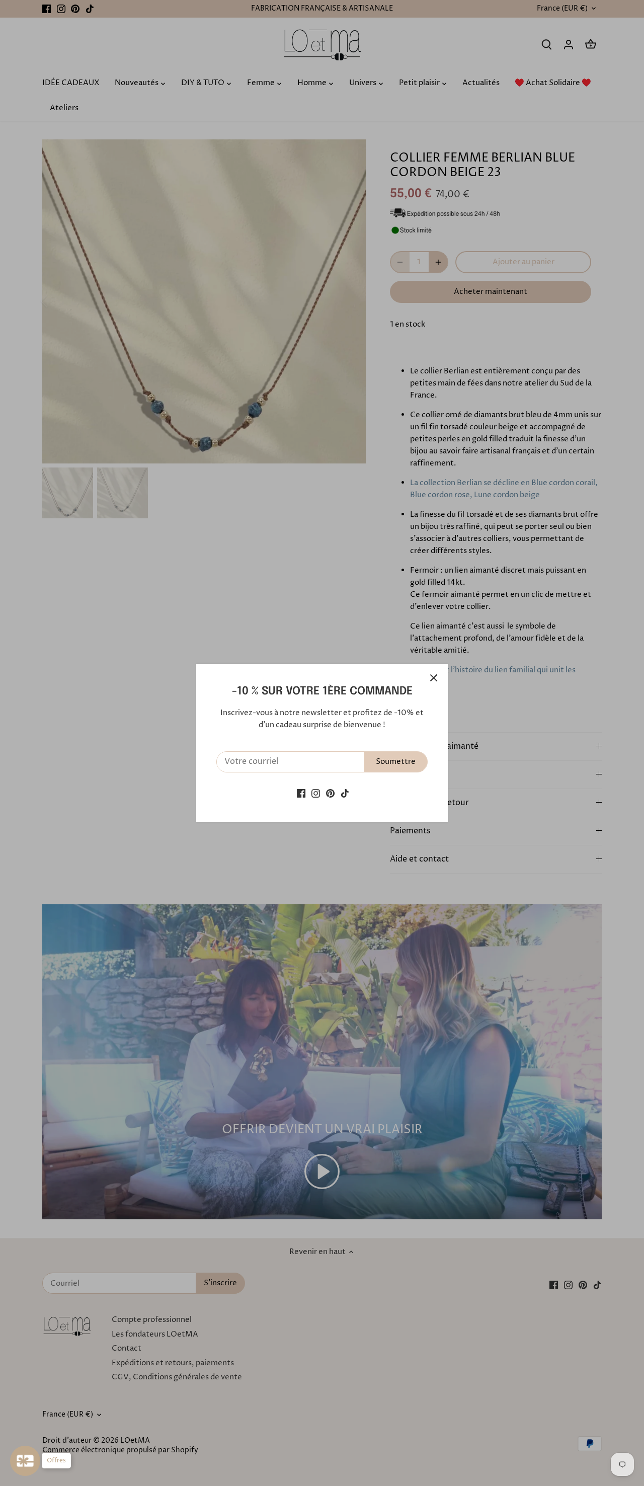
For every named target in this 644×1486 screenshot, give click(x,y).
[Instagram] (315, 793)
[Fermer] (434, 678)
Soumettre (396, 761)
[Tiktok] (345, 793)
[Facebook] (301, 793)
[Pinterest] (330, 793)
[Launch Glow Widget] (25, 1461)
